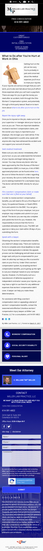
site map (5, 432)
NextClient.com (30, 548)
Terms (23, 482)
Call (20, 2)
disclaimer (16, 432)
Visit (28, 2)
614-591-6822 (21, 22)
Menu (15, 2)
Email (24, 2)
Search (32, 2)
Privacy (19, 482)
